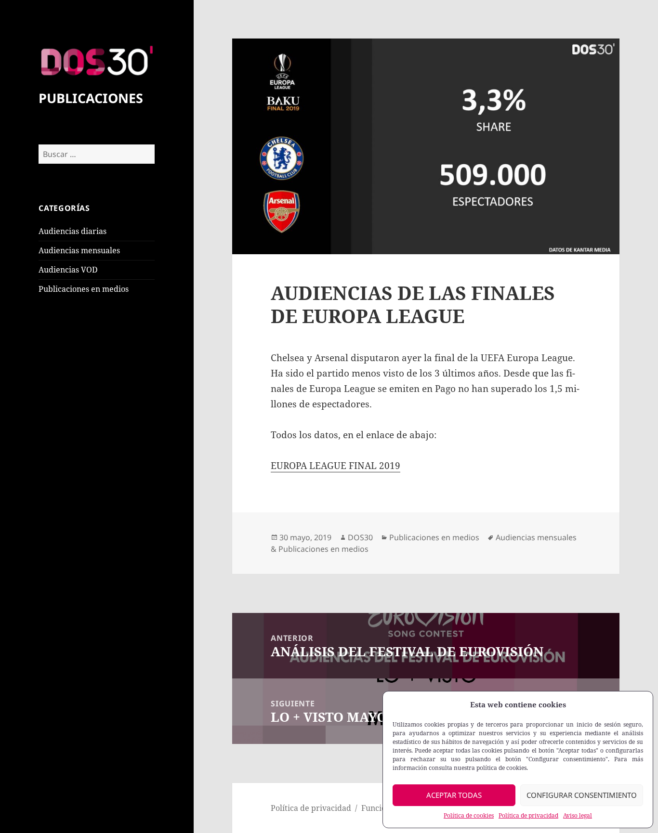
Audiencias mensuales (79, 250)
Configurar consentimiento (581, 795)
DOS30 (360, 537)
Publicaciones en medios (84, 289)
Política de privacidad (528, 815)
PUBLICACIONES (91, 98)
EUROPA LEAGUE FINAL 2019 (335, 465)
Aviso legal (577, 815)
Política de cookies (469, 815)
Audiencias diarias (72, 231)
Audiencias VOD (68, 269)
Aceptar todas (454, 795)
